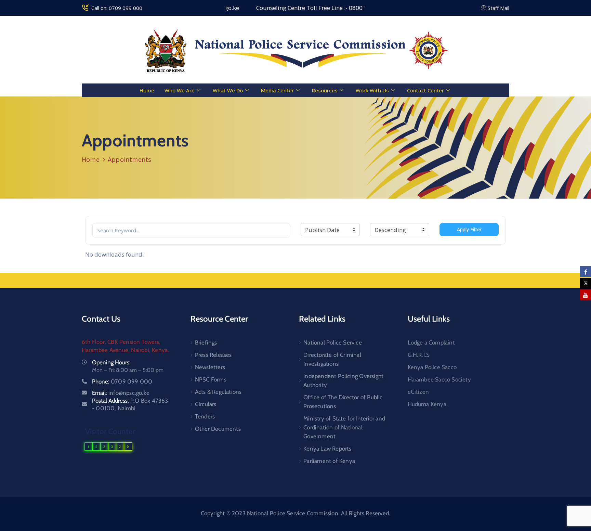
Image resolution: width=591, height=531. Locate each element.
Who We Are (180, 90)
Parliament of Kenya (329, 460)
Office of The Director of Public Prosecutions (342, 402)
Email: (120, 392)
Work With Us (372, 90)
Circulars (205, 404)
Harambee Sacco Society (439, 379)
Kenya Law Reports (327, 448)
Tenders (205, 416)
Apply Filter (469, 229)
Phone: (122, 381)
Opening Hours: (111, 362)
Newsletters (210, 367)
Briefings (206, 342)
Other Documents (218, 428)
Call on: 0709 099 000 (116, 7)
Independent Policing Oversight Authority (343, 380)
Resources (325, 90)
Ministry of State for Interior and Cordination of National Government (344, 427)
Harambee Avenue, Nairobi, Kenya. (125, 350)
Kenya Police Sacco (432, 367)
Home (147, 90)
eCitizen (418, 391)
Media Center (277, 90)
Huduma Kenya (427, 404)
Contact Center (425, 90)
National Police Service (332, 342)
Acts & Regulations (218, 391)
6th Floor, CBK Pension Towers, (121, 341)
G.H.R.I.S (419, 354)
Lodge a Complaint (431, 342)
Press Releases (213, 354)
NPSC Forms (210, 379)
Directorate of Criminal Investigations (332, 359)
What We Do (228, 90)
